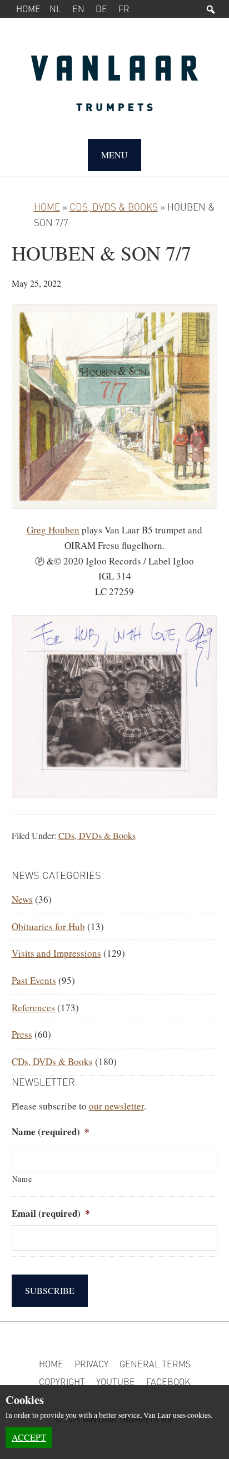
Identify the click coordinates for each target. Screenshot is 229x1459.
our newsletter (116, 1106)
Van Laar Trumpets (115, 89)
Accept (29, 1437)
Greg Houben (53, 529)
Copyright (62, 1381)
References (33, 1007)
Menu (114, 155)
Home (28, 8)
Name (22, 1178)
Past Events (34, 980)
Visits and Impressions (56, 953)
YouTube (115, 1381)
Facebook (168, 1381)
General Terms (155, 1364)
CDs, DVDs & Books (113, 207)
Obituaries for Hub (48, 926)
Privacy (91, 1364)
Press (22, 1034)
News (22, 899)
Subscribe (49, 1290)
